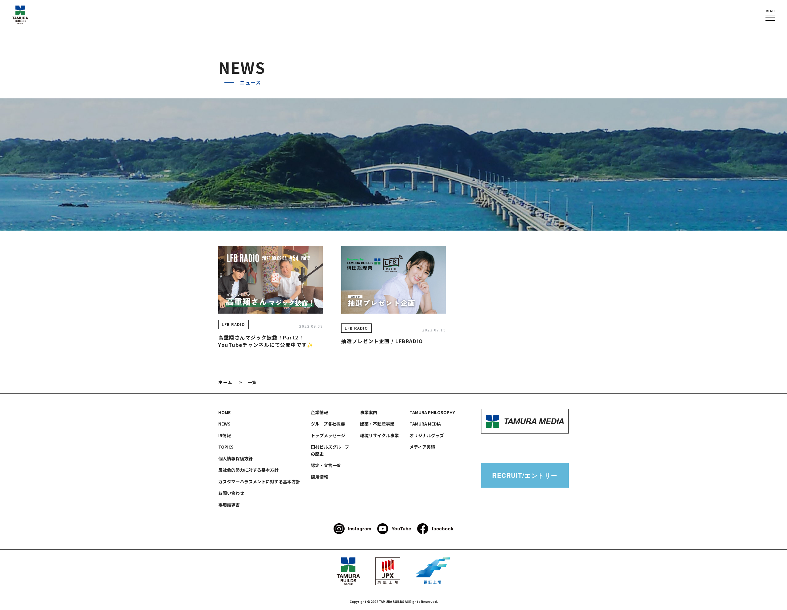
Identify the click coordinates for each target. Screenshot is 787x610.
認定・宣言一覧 (326, 465)
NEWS (224, 424)
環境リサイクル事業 (379, 435)
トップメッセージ (328, 435)
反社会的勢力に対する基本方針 (248, 470)
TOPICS (226, 447)
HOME (224, 412)
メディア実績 (422, 447)
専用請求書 (229, 504)
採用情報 (319, 477)
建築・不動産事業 (377, 424)
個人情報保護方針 (235, 458)
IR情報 (224, 435)
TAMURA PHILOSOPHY (432, 412)
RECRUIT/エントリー (525, 475)
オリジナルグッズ (426, 435)
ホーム (225, 382)
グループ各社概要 (328, 424)
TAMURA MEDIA (425, 424)
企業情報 (319, 412)
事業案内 (368, 412)
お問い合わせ (231, 493)
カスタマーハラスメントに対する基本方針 (259, 481)
